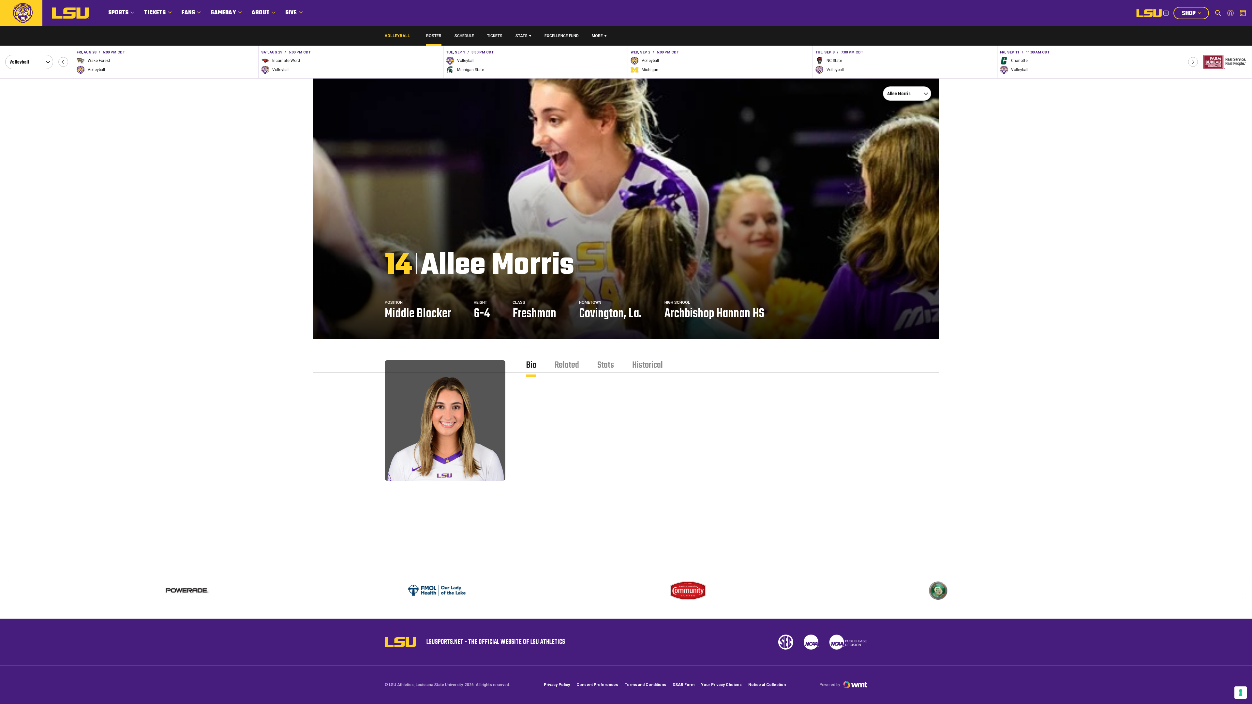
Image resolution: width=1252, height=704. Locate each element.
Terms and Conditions (645, 684)
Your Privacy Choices (721, 684)
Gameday (223, 13)
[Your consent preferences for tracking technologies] (1240, 692)
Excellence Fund (561, 37)
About (261, 13)
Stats (521, 36)
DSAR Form (683, 684)
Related (567, 365)
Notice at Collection (767, 684)
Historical (647, 365)
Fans (188, 13)
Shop (1195, 14)
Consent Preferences (597, 684)
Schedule (464, 36)
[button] (63, 62)
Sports (118, 13)
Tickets (155, 13)
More (597, 36)
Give (291, 13)
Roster (433, 36)
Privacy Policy (557, 684)
